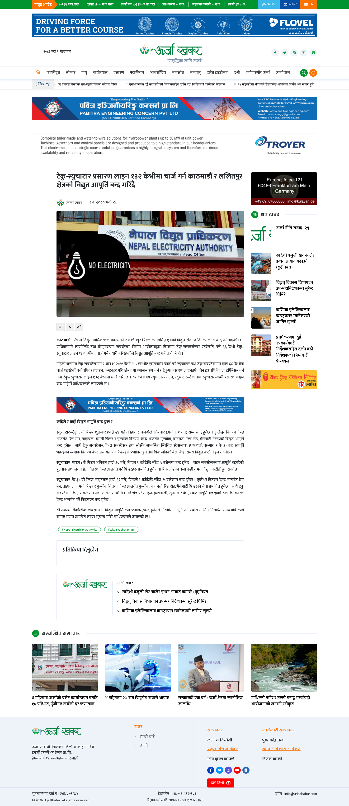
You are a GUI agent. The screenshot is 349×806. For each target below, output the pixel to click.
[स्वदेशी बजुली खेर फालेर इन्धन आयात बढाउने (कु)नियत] (261, 263)
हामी (144, 745)
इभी (237, 72)
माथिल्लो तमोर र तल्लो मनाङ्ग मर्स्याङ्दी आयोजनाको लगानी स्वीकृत (280, 701)
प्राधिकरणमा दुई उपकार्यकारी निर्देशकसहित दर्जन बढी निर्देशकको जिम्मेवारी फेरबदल (151, 84)
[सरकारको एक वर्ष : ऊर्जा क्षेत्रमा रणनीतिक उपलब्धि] (211, 668)
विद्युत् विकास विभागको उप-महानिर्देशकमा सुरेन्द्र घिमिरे (164, 602)
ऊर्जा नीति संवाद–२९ (292, 228)
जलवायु (195, 72)
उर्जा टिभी (218, 783)
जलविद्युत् (53, 72)
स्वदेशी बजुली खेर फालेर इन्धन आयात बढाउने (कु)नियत (165, 592)
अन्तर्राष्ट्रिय (158, 72)
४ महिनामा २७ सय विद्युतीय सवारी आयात (137, 698)
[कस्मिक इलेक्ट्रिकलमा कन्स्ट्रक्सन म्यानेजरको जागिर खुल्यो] (261, 318)
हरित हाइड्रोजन (217, 72)
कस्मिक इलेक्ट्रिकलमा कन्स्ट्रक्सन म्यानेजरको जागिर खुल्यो (167, 611)
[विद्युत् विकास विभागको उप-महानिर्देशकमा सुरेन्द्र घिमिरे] (261, 290)
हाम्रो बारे (147, 736)
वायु (84, 72)
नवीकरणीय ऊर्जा (258, 72)
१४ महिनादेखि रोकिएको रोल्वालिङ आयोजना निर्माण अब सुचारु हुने (250, 84)
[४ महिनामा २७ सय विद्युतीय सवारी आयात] (138, 668)
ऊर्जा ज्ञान (283, 72)
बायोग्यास (100, 72)
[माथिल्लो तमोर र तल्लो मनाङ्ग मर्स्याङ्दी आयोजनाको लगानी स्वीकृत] (284, 668)
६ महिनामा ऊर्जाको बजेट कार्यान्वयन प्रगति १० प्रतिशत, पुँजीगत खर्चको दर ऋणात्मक (65, 701)
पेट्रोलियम (137, 72)
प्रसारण (118, 72)
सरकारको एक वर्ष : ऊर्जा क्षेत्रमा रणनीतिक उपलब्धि (210, 701)
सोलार (70, 72)
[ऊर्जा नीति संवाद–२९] (261, 236)
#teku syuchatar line (121, 529)
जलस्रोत (178, 72)
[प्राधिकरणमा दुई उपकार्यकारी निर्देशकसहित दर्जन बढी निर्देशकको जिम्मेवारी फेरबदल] (261, 345)
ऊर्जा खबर (74, 203)
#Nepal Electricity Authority (79, 529)
